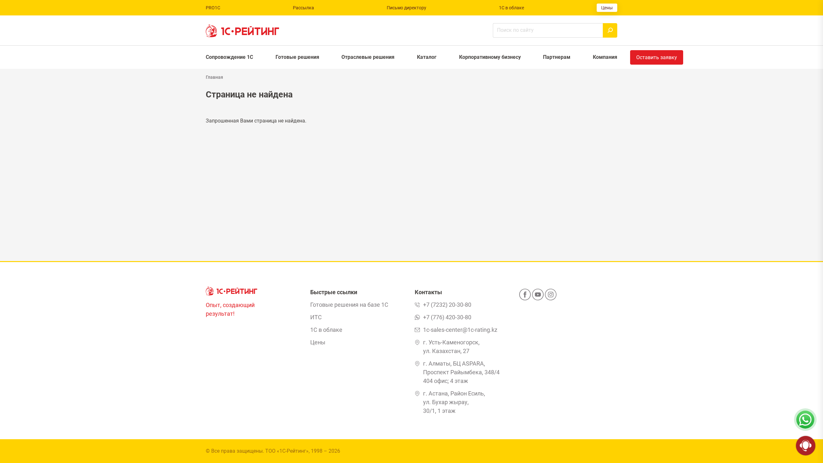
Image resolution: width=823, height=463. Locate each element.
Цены (607, 7)
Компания (605, 57)
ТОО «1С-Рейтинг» (287, 451)
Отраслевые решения (367, 57)
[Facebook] (525, 296)
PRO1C (213, 7)
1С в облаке (511, 7)
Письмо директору (406, 7)
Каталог (427, 57)
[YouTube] (538, 296)
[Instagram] (550, 296)
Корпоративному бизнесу (490, 57)
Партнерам (556, 57)
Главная (214, 77)
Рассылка (303, 7)
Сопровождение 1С (229, 57)
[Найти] (610, 30)
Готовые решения (297, 57)
